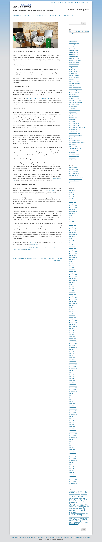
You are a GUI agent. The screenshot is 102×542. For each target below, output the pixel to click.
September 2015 (73, 437)
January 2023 (72, 273)
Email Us (74, 2)
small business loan (73, 519)
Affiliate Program (66, 537)
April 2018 (71, 378)
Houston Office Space (74, 81)
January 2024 (72, 250)
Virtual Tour (72, 158)
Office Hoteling (72, 108)
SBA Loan (85, 518)
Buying (38, 537)
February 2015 (72, 451)
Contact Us (87, 537)
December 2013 (73, 478)
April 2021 (71, 313)
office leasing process (79, 506)
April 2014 (71, 470)
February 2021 (72, 317)
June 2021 (71, 309)
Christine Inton (28, 249)
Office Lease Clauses (74, 110)
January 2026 (72, 204)
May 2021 (71, 311)
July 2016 (71, 418)
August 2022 (72, 282)
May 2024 (71, 242)
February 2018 (72, 382)
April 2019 (71, 355)
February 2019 (72, 359)
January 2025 (72, 227)
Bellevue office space (74, 48)
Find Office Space (17, 15)
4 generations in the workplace (75, 491)
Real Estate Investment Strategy (77, 142)
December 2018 (73, 363)
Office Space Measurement (55, 15)
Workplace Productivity (78, 523)
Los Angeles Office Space (75, 91)
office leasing (81, 505)
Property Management (74, 140)
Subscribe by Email (73, 167)
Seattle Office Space (74, 150)
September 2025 (73, 211)
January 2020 (72, 340)
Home (53, 537)
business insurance (81, 492)
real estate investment (84, 517)
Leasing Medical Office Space (83, 499)
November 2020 (73, 322)
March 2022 (72, 292)
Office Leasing (72, 112)
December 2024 (73, 229)
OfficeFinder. (34, 244)
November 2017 (73, 388)
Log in (66, 2)
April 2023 (71, 267)
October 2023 (72, 255)
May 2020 (71, 332)
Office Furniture (73, 106)
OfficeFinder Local (73, 171)
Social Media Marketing (82, 519)
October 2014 (72, 458)
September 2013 (73, 483)
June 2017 (71, 397)
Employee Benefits (73, 66)
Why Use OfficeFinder (16, 537)
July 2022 (71, 284)
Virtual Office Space (74, 156)
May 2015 (71, 445)
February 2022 (72, 294)
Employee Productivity (74, 71)
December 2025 (73, 206)
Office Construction (74, 104)
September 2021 (73, 303)
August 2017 (72, 393)
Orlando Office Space (74, 133)
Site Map (49, 537)
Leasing (34, 537)
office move (86, 506)
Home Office (72, 79)
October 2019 (72, 345)
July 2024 (71, 238)
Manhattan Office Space (75, 92)
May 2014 (71, 468)
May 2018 (71, 376)
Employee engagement (74, 68)
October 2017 (72, 389)
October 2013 (72, 481)
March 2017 (72, 403)
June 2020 (71, 330)
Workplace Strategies (74, 160)
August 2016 (72, 416)
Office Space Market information (77, 127)
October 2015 (72, 435)
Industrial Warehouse (74, 83)
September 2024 (73, 234)
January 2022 (72, 296)
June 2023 (71, 263)
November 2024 (73, 230)
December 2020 (73, 320)
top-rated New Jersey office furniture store (38, 98)
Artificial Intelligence (74, 43)
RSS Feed (72, 33)
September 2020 (73, 326)
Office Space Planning (49, 247)
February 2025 (72, 225)
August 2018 (72, 370)
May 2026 (71, 196)
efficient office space (76, 495)
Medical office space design (77, 501)
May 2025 (71, 219)
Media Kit (73, 537)
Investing (71, 85)
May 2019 (71, 353)
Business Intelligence (78, 9)
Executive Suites (73, 73)
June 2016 (71, 420)
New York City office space (75, 102)
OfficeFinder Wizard (80, 537)
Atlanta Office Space (74, 45)
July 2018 (71, 372)
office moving (72, 508)
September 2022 (73, 280)
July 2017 (71, 395)
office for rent (81, 504)
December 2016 (73, 409)
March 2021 (72, 315)
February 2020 (72, 338)
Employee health (26, 247)
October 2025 (72, 209)
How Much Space (73, 175)
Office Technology (73, 131)
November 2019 (73, 343)
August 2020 (72, 328)
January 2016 (72, 430)
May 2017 (71, 399)
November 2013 (73, 480)
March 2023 (72, 269)
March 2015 (72, 449)
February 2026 (72, 202)
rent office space (73, 146)
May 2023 (71, 265)
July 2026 (71, 192)
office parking (78, 508)
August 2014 (72, 462)
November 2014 (73, 457)
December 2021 (73, 298)
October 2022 (72, 278)
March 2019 (72, 357)
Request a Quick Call (81, 2)
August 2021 (72, 305)
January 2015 (72, 453)
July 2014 (71, 464)
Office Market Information (75, 179)
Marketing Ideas (73, 94)
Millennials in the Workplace (76, 503)
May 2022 (71, 288)
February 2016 (72, 428)
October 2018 (72, 366)
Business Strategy (73, 56)
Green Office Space (74, 77)
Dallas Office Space (74, 62)
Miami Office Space (74, 98)
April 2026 (71, 198)
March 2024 (72, 246)
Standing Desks (72, 520)
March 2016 (72, 426)
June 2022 (71, 286)
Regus (70, 518)
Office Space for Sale (74, 125)
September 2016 (73, 414)
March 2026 (72, 200)
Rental (81, 518)
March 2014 (72, 472)
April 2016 (71, 424)
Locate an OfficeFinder (27, 537)
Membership (59, 537)
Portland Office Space (74, 138)
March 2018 (72, 380)
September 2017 (73, 391)
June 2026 (71, 194)
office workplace (84, 516)
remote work (75, 518)
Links (46, 537)
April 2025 (71, 221)
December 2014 (73, 455)
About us (70, 2)
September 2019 (73, 347)
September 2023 (73, 257)
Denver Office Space (74, 64)
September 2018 (73, 368)
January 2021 (72, 319)
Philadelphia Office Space (75, 135)
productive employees (74, 517)
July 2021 (71, 307)
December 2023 (73, 252)
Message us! (33, 242)
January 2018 (72, 384)
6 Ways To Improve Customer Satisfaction (24, 258)
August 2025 (72, 213)
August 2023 (72, 259)
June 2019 (71, 351)
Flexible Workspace (74, 75)
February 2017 (72, 405)
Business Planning (73, 52)
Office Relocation (73, 117)
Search (87, 2)
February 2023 (72, 271)
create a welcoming (52, 190)
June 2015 (71, 443)
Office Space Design (40, 247)
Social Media (72, 152)
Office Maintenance (74, 115)
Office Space (33, 247)
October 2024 (72, 232)
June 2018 (71, 374)
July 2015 (71, 441)
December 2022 (73, 275)
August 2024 (72, 236)
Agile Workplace (73, 41)
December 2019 (73, 342)
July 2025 (71, 215)
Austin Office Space (74, 47)
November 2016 (73, 411)
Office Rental (72, 119)
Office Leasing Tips (73, 114)
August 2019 (72, 349)
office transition (76, 515)
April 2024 (71, 244)
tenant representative (74, 154)
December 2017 (73, 386)
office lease (75, 505)
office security (78, 510)
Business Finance (73, 50)
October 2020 (72, 324)
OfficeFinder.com (60, 2)
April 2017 (71, 401)
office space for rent (78, 513)
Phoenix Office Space (74, 137)
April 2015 (71, 447)
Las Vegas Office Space (75, 87)
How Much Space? (41, 15)
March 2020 (72, 336)
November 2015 (73, 434)
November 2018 (73, 365)
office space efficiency (80, 513)
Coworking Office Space (75, 60)
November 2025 (73, 207)
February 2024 (72, 248)
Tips (78, 522)
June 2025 (71, 217)
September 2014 (73, 460)
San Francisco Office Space (75, 148)
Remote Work (72, 144)
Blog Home (53, 2)
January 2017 (72, 407)
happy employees (73, 498)
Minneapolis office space (75, 100)
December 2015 (73, 432)
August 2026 (72, 190)
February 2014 (72, 474)
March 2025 (72, 223)
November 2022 (73, 276)
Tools (42, 537)
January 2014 (72, 476)
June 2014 (71, 466)
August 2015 (72, 439)
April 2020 (71, 334)
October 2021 (72, 301)
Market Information (68, 15)
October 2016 (72, 412)
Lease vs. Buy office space (75, 89)
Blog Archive (72, 183)
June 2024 (71, 240)
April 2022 (71, 290)
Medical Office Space (74, 96)
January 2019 (72, 361)
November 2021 (73, 299)
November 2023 (73, 253)
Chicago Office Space (74, 58)
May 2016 (71, 422)
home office (79, 498)
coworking (77, 494)
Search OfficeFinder (74, 181)
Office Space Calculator (29, 15)
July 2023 (71, 261)
